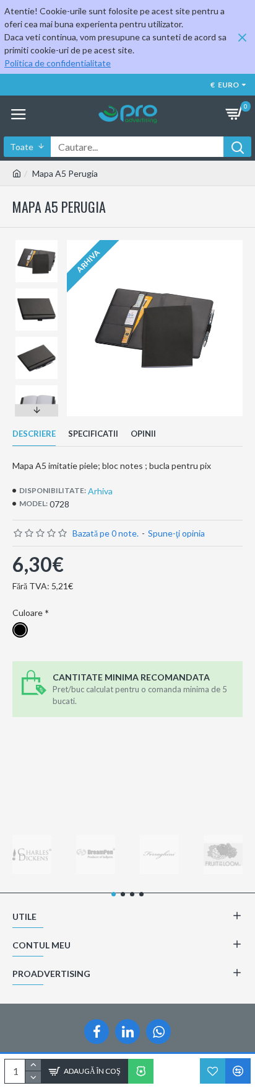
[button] (36, 243)
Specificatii (93, 434)
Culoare (27, 612)
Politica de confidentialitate (57, 63)
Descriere (34, 434)
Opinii (143, 434)
